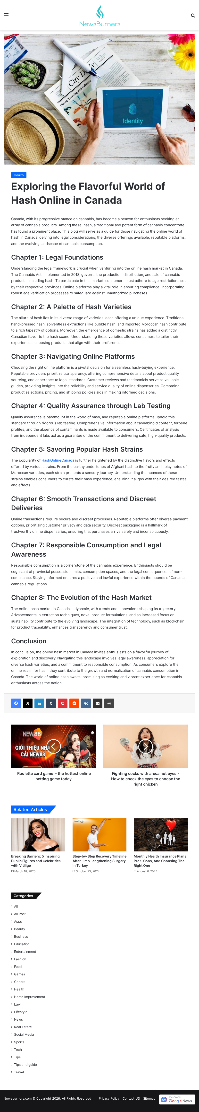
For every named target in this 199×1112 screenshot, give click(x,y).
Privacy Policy (109, 1098)
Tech (18, 1049)
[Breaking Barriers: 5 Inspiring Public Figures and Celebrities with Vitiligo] (38, 834)
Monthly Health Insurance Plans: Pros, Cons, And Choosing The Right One (160, 860)
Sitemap (149, 1098)
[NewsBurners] (99, 15)
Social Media (24, 1034)
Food (18, 967)
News (18, 1019)
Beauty (19, 929)
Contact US (131, 1098)
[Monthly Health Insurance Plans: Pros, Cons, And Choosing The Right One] (161, 834)
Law (17, 1004)
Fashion (20, 959)
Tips (17, 1057)
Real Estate (23, 1027)
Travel (19, 1072)
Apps (18, 921)
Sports (19, 1042)
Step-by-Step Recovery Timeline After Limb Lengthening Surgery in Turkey (99, 860)
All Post (20, 914)
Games (19, 974)
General (20, 982)
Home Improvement (29, 997)
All (16, 906)
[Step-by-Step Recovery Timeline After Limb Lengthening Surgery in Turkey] (100, 834)
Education (22, 944)
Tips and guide (25, 1065)
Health (19, 175)
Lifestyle (20, 1012)
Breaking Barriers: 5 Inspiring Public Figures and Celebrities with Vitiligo (36, 860)
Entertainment (25, 952)
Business (21, 936)
